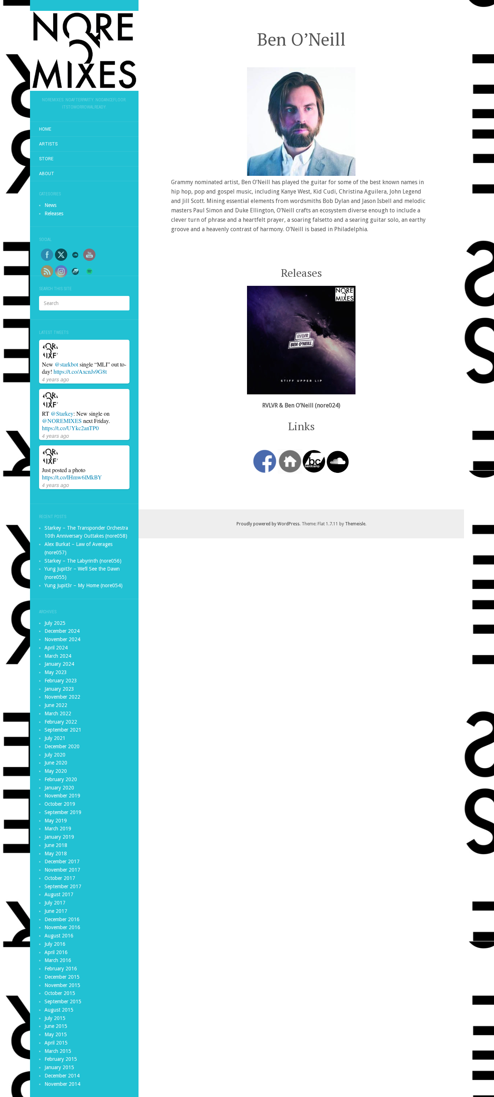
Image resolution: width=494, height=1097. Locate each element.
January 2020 (59, 788)
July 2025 (54, 623)
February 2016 (60, 968)
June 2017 (55, 911)
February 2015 (60, 1059)
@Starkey (62, 413)
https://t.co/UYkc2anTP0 (70, 428)
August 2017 (58, 894)
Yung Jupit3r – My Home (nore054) (83, 585)
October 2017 (59, 878)
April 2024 (56, 648)
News (50, 205)
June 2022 (55, 705)
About (46, 173)
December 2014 (62, 1076)
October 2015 (59, 993)
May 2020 (55, 771)
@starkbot (66, 364)
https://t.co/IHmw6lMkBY (72, 477)
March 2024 (57, 656)
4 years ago (55, 379)
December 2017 (62, 861)
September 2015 (62, 1001)
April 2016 (56, 952)
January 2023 (59, 689)
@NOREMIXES (62, 420)
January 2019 (59, 837)
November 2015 (62, 985)
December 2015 (62, 977)
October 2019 (59, 804)
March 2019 (57, 828)
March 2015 (57, 1051)
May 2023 (55, 672)
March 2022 (57, 713)
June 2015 (55, 1026)
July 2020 (54, 755)
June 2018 (55, 845)
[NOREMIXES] (84, 51)
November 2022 (62, 697)
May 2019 (55, 820)
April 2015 (56, 1043)
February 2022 (60, 722)
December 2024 (62, 631)
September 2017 (62, 886)
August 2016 (58, 936)
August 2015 (58, 1010)
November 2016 (62, 927)
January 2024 (59, 664)
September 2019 (62, 812)
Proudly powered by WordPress (268, 523)
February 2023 (60, 680)
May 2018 (55, 853)
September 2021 (62, 730)
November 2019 (62, 796)
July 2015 (54, 1018)
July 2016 (54, 944)
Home (45, 129)
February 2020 (60, 779)
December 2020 (62, 746)
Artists (48, 144)
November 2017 (62, 870)
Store (46, 158)
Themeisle (355, 523)
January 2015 (59, 1067)
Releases (53, 213)
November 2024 (62, 639)
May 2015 (55, 1034)
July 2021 (54, 738)
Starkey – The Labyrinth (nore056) (83, 561)
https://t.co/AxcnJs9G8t (80, 371)
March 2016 (57, 960)
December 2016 (62, 919)
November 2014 (62, 1084)
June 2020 (55, 763)
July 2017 (54, 903)
